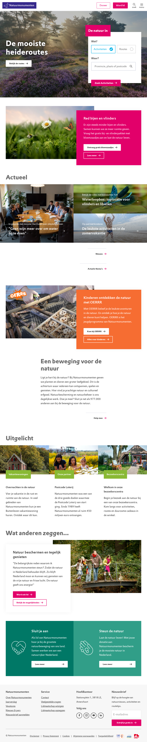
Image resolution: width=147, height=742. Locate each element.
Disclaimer (34, 736)
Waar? (95, 58)
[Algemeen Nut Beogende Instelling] (129, 736)
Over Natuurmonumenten (19, 697)
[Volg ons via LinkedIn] (101, 715)
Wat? (94, 41)
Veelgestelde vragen (51, 701)
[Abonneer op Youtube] (93, 715)
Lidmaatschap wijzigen (52, 706)
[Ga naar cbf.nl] (120, 736)
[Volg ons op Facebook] (79, 715)
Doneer (103, 5)
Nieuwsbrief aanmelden (18, 714)
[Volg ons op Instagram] (86, 715)
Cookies (66, 736)
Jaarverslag (11, 701)
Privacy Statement (51, 736)
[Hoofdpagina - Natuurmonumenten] (19, 5)
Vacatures (11, 706)
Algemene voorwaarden (83, 736)
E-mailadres (120, 714)
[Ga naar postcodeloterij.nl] (137, 736)
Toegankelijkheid (105, 736)
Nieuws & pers (13, 710)
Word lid (120, 5)
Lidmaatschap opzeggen (53, 710)
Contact (45, 697)
